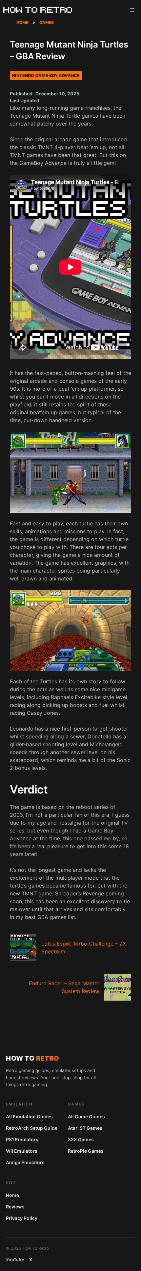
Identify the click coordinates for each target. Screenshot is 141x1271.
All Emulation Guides (29, 1116)
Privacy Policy (21, 1218)
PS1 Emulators (22, 1139)
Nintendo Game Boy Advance (46, 75)
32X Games (81, 1139)
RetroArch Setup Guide (31, 1128)
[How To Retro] (37, 10)
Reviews (15, 1206)
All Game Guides (86, 1116)
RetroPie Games (86, 1151)
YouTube (15, 1259)
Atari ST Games (85, 1128)
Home (22, 22)
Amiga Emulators (25, 1162)
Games (46, 22)
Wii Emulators (21, 1151)
